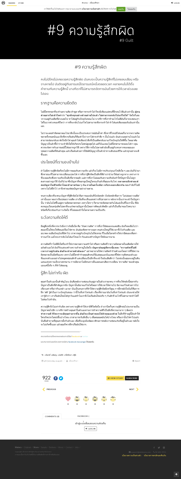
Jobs (77, 447)
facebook (76, 336)
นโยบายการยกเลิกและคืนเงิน (155, 455)
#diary (54, 355)
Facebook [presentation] (83, 417)
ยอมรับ (121, 9)
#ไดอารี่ (47, 355)
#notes (85, 3)
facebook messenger (77, 341)
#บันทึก (60, 355)
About (60, 447)
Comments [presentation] (52, 416)
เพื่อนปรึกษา (94, 3)
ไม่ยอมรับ (131, 9)
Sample (44, 447)
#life (74, 355)
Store (21, 3)
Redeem (52, 447)
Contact (69, 447)
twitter (85, 336)
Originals (27, 447)
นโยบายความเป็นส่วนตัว (91, 9)
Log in (92, 429)
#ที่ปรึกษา (68, 355)
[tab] (52, 416)
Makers (11, 3)
